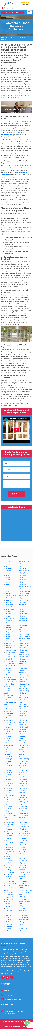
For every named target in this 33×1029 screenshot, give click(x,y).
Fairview (8, 820)
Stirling (22, 795)
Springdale (23, 788)
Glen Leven (9, 847)
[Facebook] (3, 977)
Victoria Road (24, 870)
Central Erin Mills (11, 682)
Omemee (23, 666)
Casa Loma (9, 675)
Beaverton (9, 600)
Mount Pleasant (25, 636)
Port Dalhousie (25, 700)
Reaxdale (23, 725)
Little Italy (23, 568)
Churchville (9, 695)
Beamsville (9, 598)
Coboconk (9, 706)
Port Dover (24, 702)
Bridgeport (9, 632)
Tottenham (23, 851)
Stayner (22, 793)
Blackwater (9, 607)
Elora (7, 802)
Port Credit (24, 697)
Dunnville (9, 779)
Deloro (8, 738)
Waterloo (23, 883)
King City (9, 917)
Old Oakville (24, 663)
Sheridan (23, 765)
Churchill (9, 688)
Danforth (9, 734)
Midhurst (23, 602)
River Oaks (23, 734)
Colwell (8, 716)
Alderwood (9, 568)
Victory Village (25, 872)
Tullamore (23, 861)
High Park (9, 879)
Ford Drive (9, 833)
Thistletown (24, 836)
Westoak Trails (25, 901)
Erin (7, 804)
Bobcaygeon (10, 609)
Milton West (24, 614)
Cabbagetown (10, 652)
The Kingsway (25, 833)
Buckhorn (9, 643)
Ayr (7, 589)
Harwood (9, 867)
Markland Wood (25, 586)
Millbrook (23, 609)
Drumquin (9, 772)
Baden (8, 591)
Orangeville (24, 668)
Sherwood (23, 768)
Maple (22, 582)
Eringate (8, 811)
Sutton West (24, 822)
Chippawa (9, 686)
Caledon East (10, 657)
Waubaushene (24, 885)
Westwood (23, 906)
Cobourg (9, 709)
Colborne (9, 711)
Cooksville (9, 720)
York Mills (23, 929)
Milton (22, 611)
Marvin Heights (25, 591)
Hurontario (9, 895)
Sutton (22, 820)
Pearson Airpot (25, 684)
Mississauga (24, 618)
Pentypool (23, 688)
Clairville (8, 697)
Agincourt (9, 564)
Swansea (23, 824)
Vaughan (23, 867)
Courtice (9, 725)
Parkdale (23, 682)
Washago (23, 876)
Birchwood (9, 605)
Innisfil (8, 904)
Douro (8, 747)
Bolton (8, 611)
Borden (8, 616)
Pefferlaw (23, 686)
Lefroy (8, 931)
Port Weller (24, 711)
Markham (23, 584)
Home (3, 37)
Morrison (23, 629)
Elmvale (8, 799)
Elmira (8, 797)
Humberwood (10, 892)
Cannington (9, 670)
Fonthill (8, 831)
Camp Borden (10, 663)
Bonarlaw (9, 614)
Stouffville (23, 806)
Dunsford (9, 781)
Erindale (8, 808)
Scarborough (24, 745)
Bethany (8, 602)
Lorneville (23, 575)
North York (24, 657)
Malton (22, 577)
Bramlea (8, 623)
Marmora (23, 589)
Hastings (9, 870)
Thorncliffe (24, 838)
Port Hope (23, 704)
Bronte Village (10, 641)
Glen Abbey (9, 845)
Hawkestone (10, 872)
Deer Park (9, 736)
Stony (22, 804)
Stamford (23, 790)
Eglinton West (10, 795)
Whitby (22, 908)
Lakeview (9, 926)
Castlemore (9, 677)
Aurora (8, 586)
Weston (22, 904)
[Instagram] (12, 977)
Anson (8, 580)
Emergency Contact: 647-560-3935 (17, 1026)
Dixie (7, 740)
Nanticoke (23, 641)
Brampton (9, 625)
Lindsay (22, 564)
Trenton (22, 854)
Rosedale (23, 740)
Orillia (22, 670)
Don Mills (9, 743)
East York (9, 788)
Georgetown (10, 842)
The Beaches (24, 827)
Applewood (11, 37)
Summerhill (24, 815)
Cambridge (9, 661)
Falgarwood (10, 822)
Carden (8, 673)
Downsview (9, 750)
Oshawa (23, 673)
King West (9, 919)
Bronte (8, 639)
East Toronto (10, 786)
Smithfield (23, 777)
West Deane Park (26, 890)
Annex (8, 577)
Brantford (9, 627)
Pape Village (24, 675)
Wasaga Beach (25, 874)
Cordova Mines (11, 722)
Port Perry (23, 709)
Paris (22, 677)
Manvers (23, 580)
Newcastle (23, 648)
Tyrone (22, 863)
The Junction (24, 831)
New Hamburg (25, 643)
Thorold (23, 847)
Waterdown (24, 879)
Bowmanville (10, 618)
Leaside (8, 929)
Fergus (8, 827)
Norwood (23, 659)
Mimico (22, 616)
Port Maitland (24, 706)
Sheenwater (24, 761)
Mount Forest (24, 632)
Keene (8, 908)
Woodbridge (24, 919)
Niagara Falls (24, 654)
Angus (8, 575)
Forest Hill (9, 836)
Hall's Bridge (10, 863)
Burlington (9, 648)
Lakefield (9, 924)
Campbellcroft (10, 666)
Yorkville (23, 931)
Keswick (8, 915)
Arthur (8, 584)
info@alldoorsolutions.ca (13, 999)
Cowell (8, 727)
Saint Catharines (25, 743)
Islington (8, 906)
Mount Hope (24, 634)
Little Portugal (25, 571)
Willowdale (24, 915)
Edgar (8, 793)
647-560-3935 (9, 995)
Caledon (8, 654)
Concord (9, 718)
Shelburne (23, 763)
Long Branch (24, 573)
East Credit (9, 784)
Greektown (9, 854)
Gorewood (9, 849)
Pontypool (23, 695)
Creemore (9, 731)
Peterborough (24, 691)
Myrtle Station (25, 639)
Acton (8, 561)
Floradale (9, 829)
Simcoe (22, 774)
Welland (23, 888)
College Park (10, 713)
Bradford (9, 620)
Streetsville (24, 813)
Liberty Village (25, 561)
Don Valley (9, 745)
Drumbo (8, 770)
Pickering (23, 693)
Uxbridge (23, 865)
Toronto (23, 849)
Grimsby (8, 856)
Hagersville (9, 861)
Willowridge (24, 917)
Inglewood (9, 897)
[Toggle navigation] (29, 12)
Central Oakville (11, 684)
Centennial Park (11, 679)
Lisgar (22, 566)
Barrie (8, 593)
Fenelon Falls (10, 824)
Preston (22, 713)
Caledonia (9, 659)
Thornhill (23, 845)
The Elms (23, 829)
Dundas (8, 777)
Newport (23, 652)
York (21, 926)
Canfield (8, 668)
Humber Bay (10, 881)
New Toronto (24, 645)
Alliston (8, 571)
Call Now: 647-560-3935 (12, 12)
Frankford (9, 838)
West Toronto (24, 899)
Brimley (8, 636)
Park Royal (23, 679)
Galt (7, 840)
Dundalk (8, 774)
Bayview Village (11, 595)
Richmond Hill (24, 727)
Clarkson (9, 700)
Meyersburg (24, 600)
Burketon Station (11, 645)
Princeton (23, 720)
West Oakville (24, 897)
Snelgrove (23, 781)
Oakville (23, 661)
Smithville (23, 779)
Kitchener (9, 922)
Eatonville (9, 790)
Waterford (23, 881)
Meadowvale (24, 593)
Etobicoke (9, 813)
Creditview (9, 729)
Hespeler (9, 876)
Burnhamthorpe (11, 650)
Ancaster (9, 573)
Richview (23, 729)
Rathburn (23, 722)
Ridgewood (24, 731)
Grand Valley (10, 851)
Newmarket (24, 650)
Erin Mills (9, 806)
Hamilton (9, 865)
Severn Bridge (25, 759)
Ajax (7, 566)
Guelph (8, 858)
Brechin (8, 629)
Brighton (8, 634)
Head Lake (9, 874)
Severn (22, 756)
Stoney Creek (24, 802)
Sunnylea (23, 818)
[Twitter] (7, 977)
